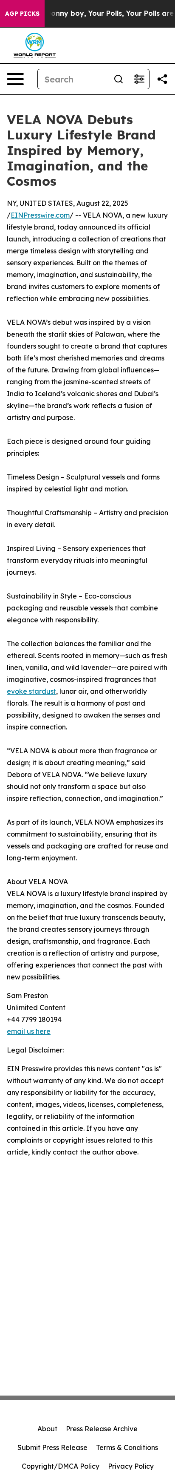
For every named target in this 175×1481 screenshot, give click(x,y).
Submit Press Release (52, 1447)
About (47, 1428)
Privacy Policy (131, 1466)
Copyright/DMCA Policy (60, 1466)
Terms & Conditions (127, 1447)
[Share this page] (162, 79)
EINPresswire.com (40, 215)
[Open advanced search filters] (139, 79)
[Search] (118, 79)
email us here (29, 1031)
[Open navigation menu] (15, 79)
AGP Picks (22, 13)
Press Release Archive (102, 1428)
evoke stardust (31, 691)
